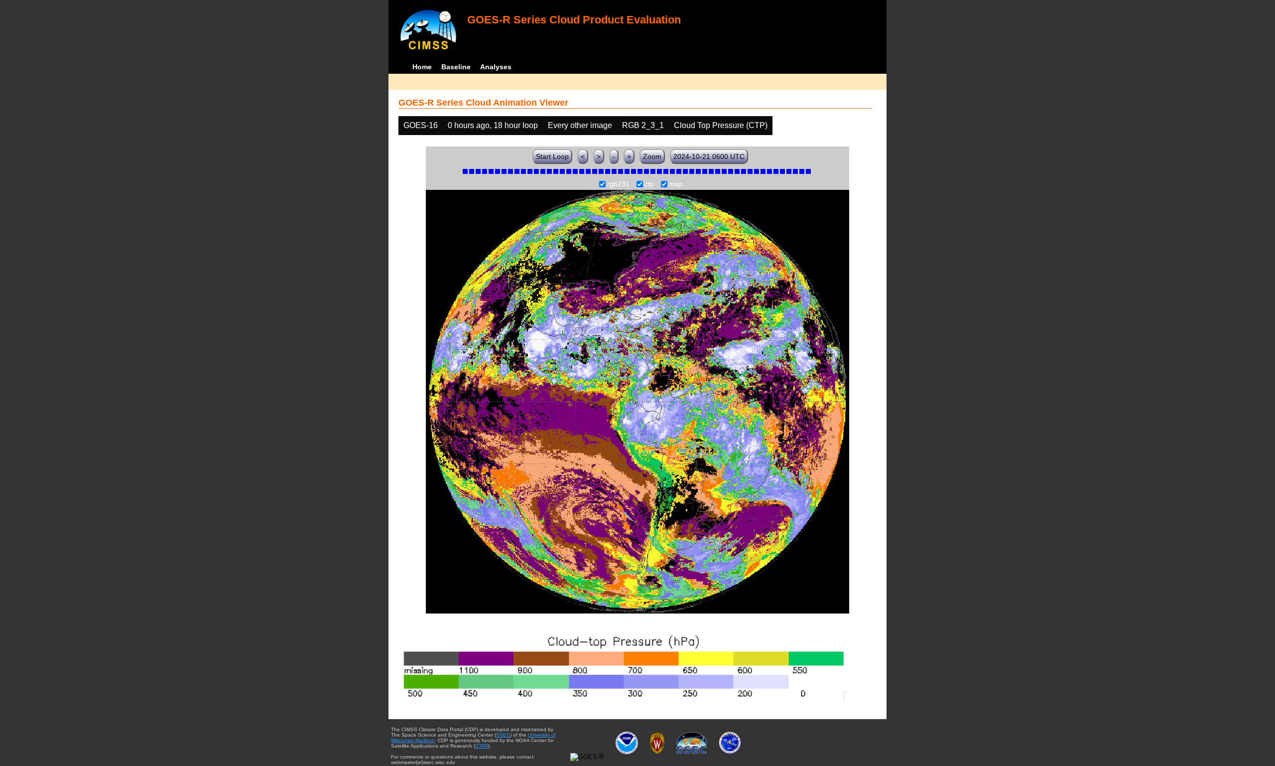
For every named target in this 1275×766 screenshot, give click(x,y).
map (676, 184)
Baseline (456, 67)
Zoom (652, 156)
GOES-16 (420, 125)
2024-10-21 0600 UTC (709, 156)
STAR (481, 746)
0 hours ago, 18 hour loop (493, 125)
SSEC (503, 735)
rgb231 (618, 184)
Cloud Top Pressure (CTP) (720, 125)
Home (422, 67)
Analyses (495, 67)
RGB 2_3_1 (643, 125)
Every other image (580, 125)
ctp (649, 184)
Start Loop (552, 156)
